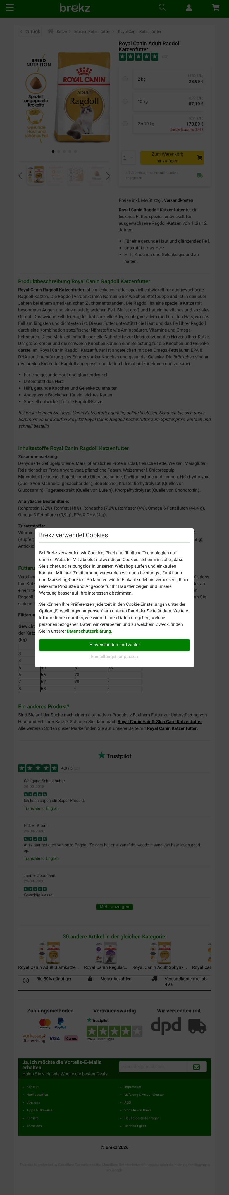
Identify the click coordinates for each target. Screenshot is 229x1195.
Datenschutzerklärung (89, 631)
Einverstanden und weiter (114, 644)
